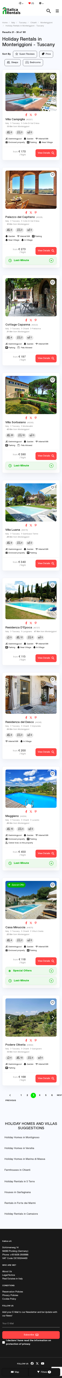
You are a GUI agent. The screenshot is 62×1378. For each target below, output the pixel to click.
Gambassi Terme (30, 534)
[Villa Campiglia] (31, 92)
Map (16, 1372)
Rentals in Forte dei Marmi (20, 1203)
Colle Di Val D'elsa (31, 124)
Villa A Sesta (37, 931)
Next (53, 92)
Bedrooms (35, 62)
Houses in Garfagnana (18, 1192)
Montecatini (28, 426)
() (32, 3)
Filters (45, 1372)
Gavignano (37, 1049)
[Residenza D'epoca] (31, 600)
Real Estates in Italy (12, 1279)
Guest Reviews (26, 54)
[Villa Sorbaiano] (31, 395)
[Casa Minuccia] (31, 900)
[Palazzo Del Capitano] (31, 190)
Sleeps (14, 62)
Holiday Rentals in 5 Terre (20, 1181)
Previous (9, 92)
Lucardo (35, 820)
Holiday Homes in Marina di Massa (25, 1159)
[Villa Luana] (31, 502)
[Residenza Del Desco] (31, 695)
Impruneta (36, 726)
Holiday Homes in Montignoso (22, 1137)
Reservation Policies (12, 1292)
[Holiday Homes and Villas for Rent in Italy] (11, 10)
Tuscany (16, 124)
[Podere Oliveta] (31, 1017)
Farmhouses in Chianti (17, 1170)
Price (47, 54)
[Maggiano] (31, 789)
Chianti (26, 329)
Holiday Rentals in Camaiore (21, 1214)
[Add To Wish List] (52, 77)
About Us (7, 1272)
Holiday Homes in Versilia (19, 1148)
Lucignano (27, 632)
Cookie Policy (9, 1299)
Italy (7, 124)
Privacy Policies (10, 1295)
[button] (21, 3)
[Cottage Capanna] (31, 297)
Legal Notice (8, 1275)
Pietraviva (36, 329)
